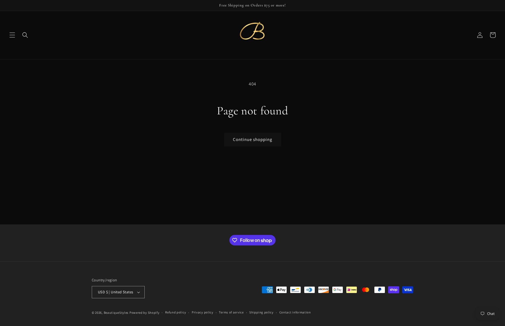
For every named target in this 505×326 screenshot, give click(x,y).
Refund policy (175, 312)
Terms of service (231, 312)
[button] (12, 35)
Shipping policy (261, 312)
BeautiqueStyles (116, 313)
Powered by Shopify (144, 313)
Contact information (295, 312)
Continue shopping (252, 139)
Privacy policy (202, 312)
